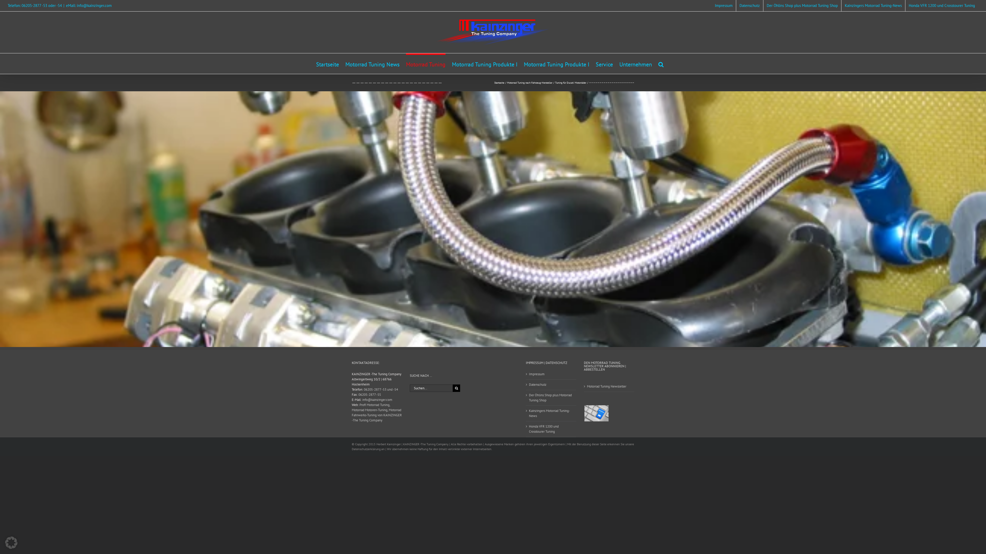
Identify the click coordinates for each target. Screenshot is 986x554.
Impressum (537, 374)
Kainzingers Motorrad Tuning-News (549, 413)
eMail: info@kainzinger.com (89, 5)
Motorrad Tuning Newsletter (606, 386)
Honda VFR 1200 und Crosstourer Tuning (544, 429)
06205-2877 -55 (369, 394)
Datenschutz (537, 384)
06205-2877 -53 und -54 (381, 389)
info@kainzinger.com (377, 400)
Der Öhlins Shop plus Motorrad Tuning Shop (550, 397)
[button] (660, 63)
